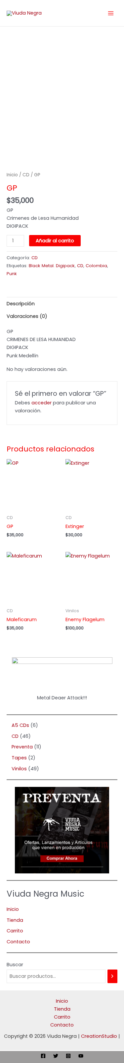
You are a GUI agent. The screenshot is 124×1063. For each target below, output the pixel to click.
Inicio (12, 175)
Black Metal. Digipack (52, 266)
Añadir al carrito (55, 240)
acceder (41, 402)
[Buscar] (112, 976)
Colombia (96, 266)
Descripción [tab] (21, 303)
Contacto (18, 941)
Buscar (15, 964)
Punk (12, 273)
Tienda (15, 920)
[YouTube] (80, 1055)
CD (25, 175)
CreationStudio (99, 1036)
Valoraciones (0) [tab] (27, 316)
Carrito (15, 930)
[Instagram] (68, 1055)
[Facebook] (43, 1055)
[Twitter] (55, 1055)
